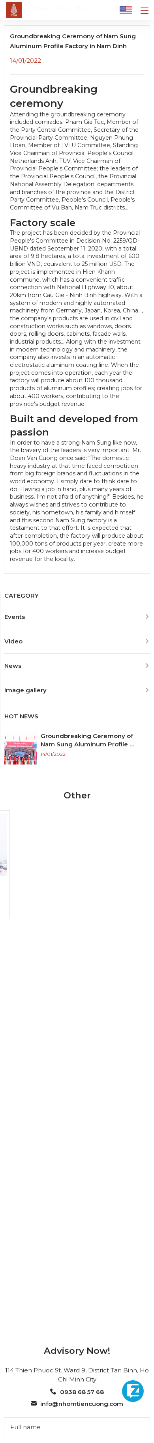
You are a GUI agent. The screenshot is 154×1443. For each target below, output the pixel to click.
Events (14, 617)
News (12, 665)
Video (13, 641)
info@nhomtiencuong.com (81, 1403)
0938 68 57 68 (81, 1392)
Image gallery (25, 690)
